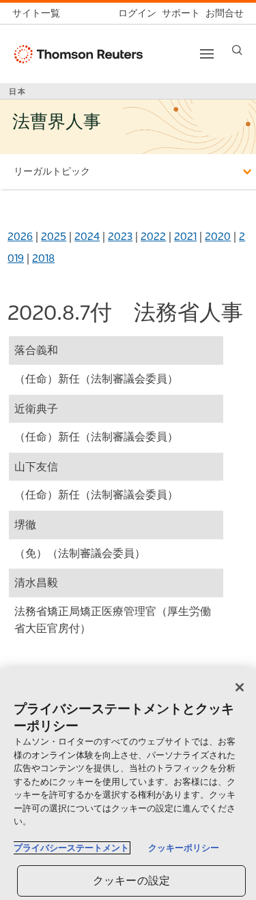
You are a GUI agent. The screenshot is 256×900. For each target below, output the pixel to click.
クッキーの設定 (131, 880)
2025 (53, 236)
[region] (128, 784)
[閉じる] (240, 687)
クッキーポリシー (183, 848)
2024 (87, 236)
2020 (218, 236)
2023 (120, 236)
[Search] (237, 50)
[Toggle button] (207, 54)
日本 (18, 91)
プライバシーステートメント (71, 848)
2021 (185, 236)
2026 (20, 236)
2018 (43, 258)
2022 (153, 236)
